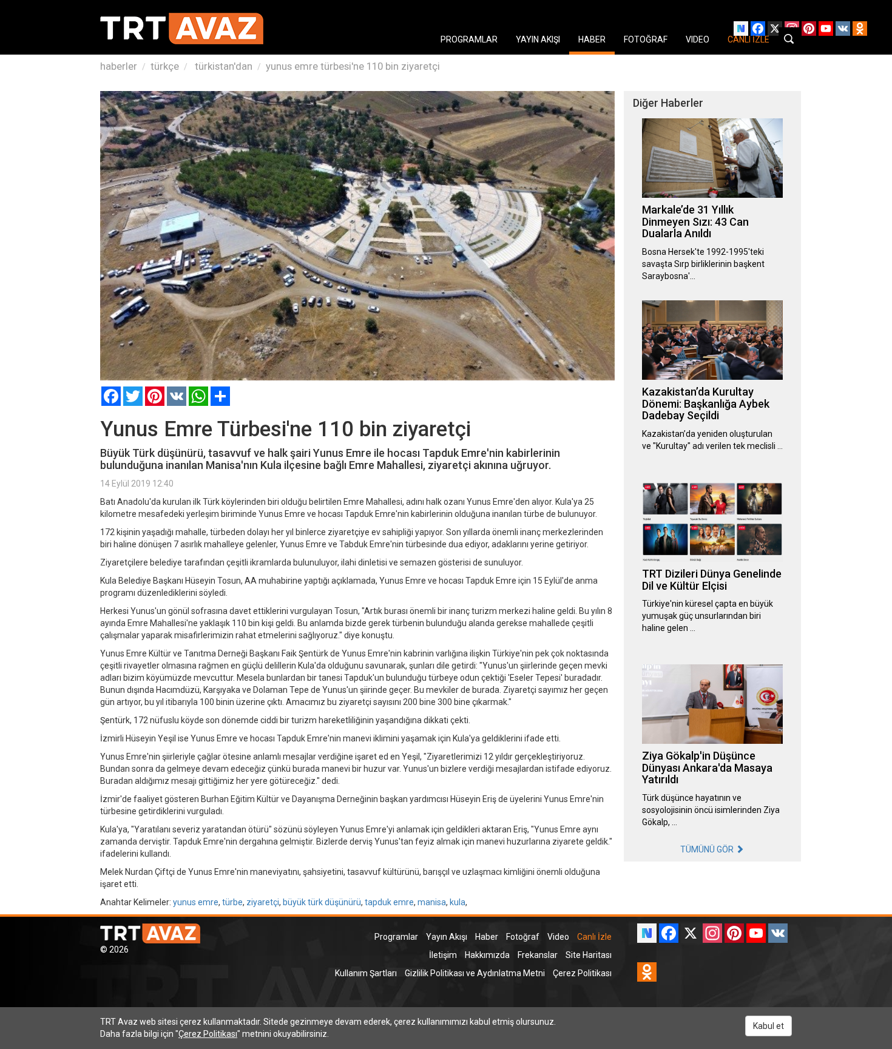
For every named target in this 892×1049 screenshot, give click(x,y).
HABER (592, 39)
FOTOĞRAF (645, 39)
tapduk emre (389, 902)
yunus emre (195, 902)
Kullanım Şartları (366, 973)
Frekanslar (538, 955)
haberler (118, 66)
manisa (431, 902)
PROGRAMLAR (469, 39)
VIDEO (697, 39)
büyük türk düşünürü (322, 902)
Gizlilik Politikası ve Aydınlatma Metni (475, 973)
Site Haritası (589, 955)
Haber (486, 937)
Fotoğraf (522, 937)
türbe (232, 902)
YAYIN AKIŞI (538, 39)
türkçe (164, 66)
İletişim (443, 955)
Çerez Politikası (582, 973)
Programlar (396, 937)
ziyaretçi (262, 902)
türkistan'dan (222, 66)
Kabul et (768, 1026)
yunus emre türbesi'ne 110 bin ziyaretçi (353, 66)
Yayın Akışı (446, 937)
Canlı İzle (594, 937)
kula (457, 902)
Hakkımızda (487, 955)
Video (558, 937)
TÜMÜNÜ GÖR (707, 849)
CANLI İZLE (748, 39)
